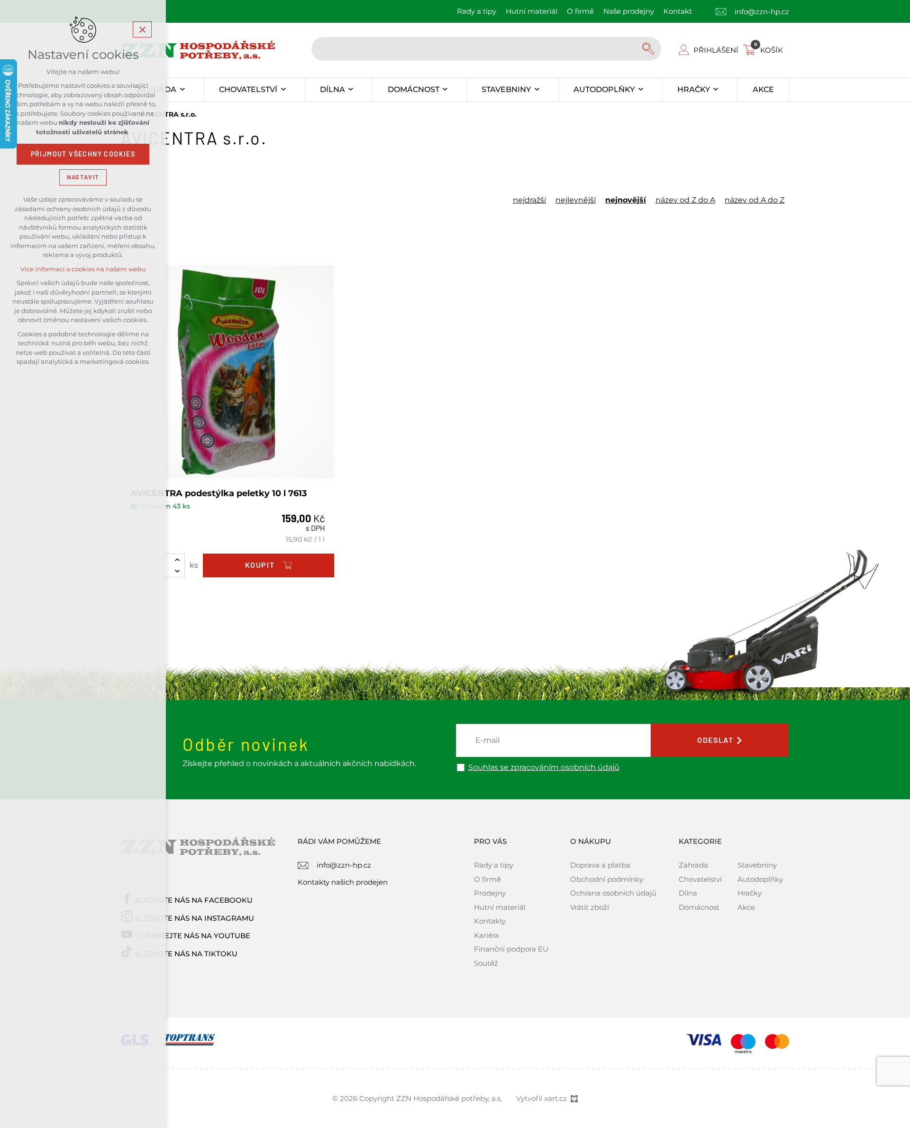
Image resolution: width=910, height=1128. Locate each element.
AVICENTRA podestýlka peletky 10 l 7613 (218, 493)
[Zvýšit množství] (177, 559)
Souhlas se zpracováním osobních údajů (543, 767)
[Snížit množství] (177, 571)
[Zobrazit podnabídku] (182, 90)
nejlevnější (575, 200)
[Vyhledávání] (486, 49)
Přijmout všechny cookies (83, 154)
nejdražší (529, 200)
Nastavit (83, 177)
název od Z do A (685, 200)
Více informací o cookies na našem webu (83, 269)
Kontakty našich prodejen (343, 882)
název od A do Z (754, 200)
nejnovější (625, 200)
